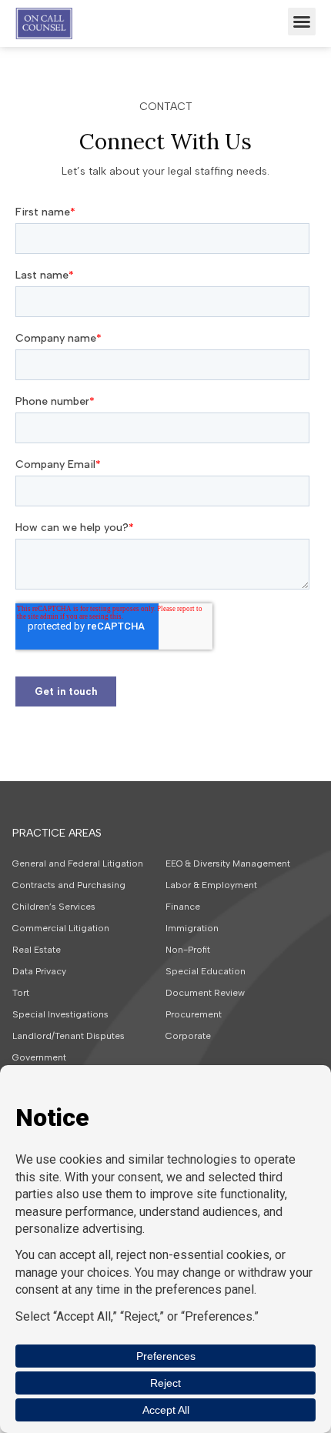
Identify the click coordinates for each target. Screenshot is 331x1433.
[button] (302, 21)
